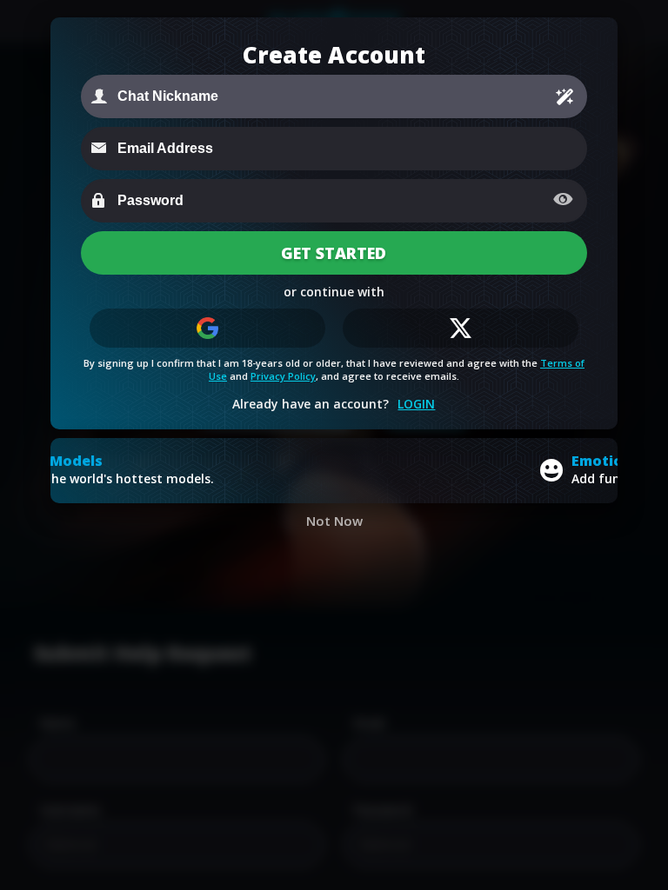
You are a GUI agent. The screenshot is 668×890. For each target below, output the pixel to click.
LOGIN (416, 403)
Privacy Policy (283, 375)
